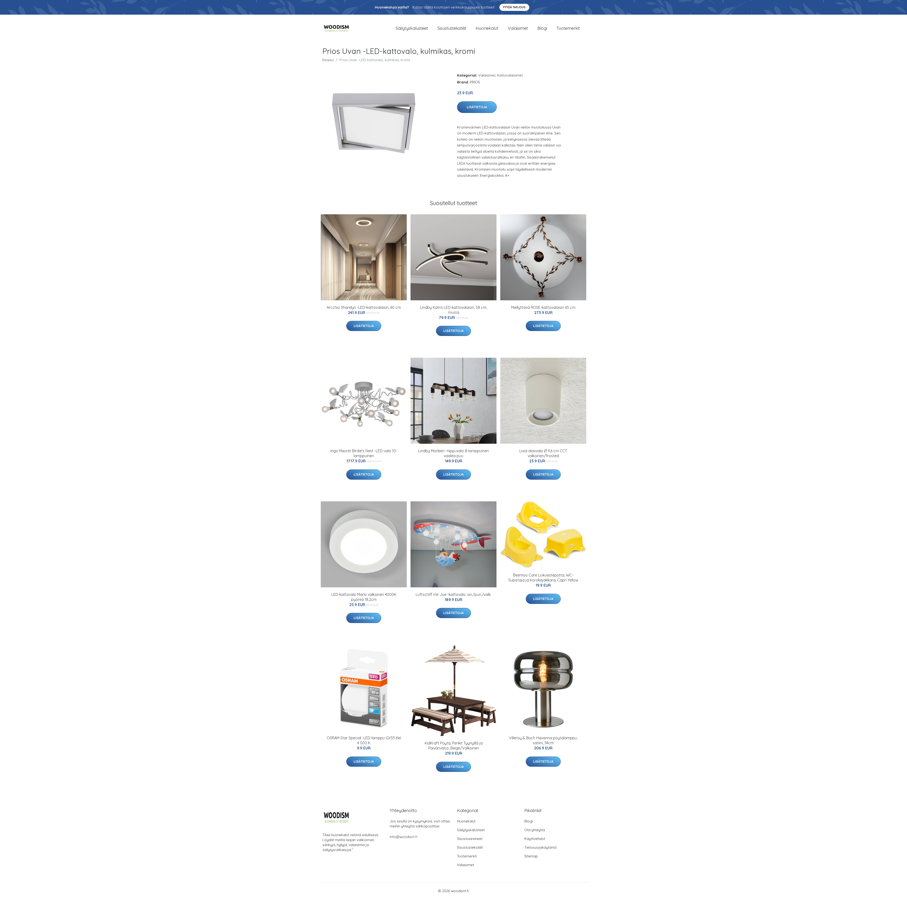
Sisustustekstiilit (451, 28)
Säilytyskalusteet (412, 28)
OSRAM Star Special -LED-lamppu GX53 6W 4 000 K (364, 740)
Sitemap (531, 856)
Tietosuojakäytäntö (540, 847)
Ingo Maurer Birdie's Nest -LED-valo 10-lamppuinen (363, 453)
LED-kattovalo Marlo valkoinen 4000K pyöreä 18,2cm (363, 597)
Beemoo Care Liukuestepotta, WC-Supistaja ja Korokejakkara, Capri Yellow (543, 577)
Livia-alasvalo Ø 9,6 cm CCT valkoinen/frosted (543, 453)
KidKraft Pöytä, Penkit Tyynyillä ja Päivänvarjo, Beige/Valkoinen (454, 745)
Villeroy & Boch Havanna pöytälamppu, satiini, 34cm (543, 740)
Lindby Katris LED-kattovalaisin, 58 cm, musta (453, 310)
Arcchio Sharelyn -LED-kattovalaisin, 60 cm (364, 307)
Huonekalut (487, 28)
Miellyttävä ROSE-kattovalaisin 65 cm (543, 307)
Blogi (542, 28)
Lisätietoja (477, 107)
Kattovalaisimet (510, 75)
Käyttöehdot (534, 838)
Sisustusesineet (470, 838)
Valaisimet (518, 28)
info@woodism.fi (403, 836)
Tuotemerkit (568, 28)
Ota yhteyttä (534, 830)
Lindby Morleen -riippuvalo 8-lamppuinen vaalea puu (453, 453)
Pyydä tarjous (514, 7)
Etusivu (328, 60)
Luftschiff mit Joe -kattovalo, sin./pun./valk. (453, 594)
